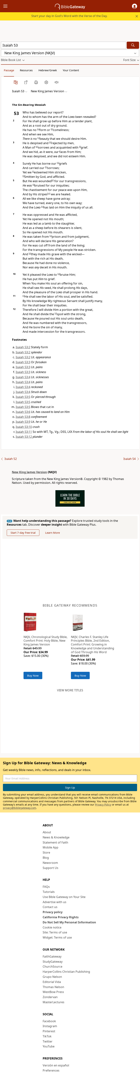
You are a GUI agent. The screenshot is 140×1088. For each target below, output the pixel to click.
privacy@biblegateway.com (19, 808)
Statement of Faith (55, 842)
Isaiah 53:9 (23, 422)
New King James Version (29, 472)
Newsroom (50, 863)
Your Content (71, 70)
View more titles (70, 690)
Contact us (50, 907)
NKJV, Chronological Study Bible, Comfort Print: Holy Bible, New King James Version (45, 641)
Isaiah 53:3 (23, 362)
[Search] (133, 45)
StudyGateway (53, 962)
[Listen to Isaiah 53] (56, 82)
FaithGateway (52, 956)
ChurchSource (52, 966)
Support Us (50, 868)
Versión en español (56, 1065)
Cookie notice (52, 927)
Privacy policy (53, 912)
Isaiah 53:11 (24, 432)
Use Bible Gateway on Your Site (64, 897)
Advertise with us (54, 902)
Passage (9, 70)
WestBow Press (53, 992)
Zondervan (50, 997)
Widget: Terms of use (57, 937)
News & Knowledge (56, 837)
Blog (46, 858)
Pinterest (49, 1031)
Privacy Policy (103, 804)
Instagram (50, 1026)
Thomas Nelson (53, 987)
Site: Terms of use (55, 932)
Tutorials (49, 892)
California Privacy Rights (61, 917)
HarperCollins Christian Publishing (66, 972)
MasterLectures (53, 1002)
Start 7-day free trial (23, 532)
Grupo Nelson (52, 977)
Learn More (52, 532)
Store (46, 852)
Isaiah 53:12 (24, 437)
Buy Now (33, 675)
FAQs (46, 887)
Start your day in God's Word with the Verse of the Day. (69, 16)
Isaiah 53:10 (24, 427)
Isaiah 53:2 (23, 347)
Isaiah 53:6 (23, 412)
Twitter (47, 1041)
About (47, 832)
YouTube (49, 1046)
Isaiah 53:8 (23, 417)
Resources (26, 70)
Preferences (51, 1070)
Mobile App (50, 847)
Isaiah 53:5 (23, 397)
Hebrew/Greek (47, 70)
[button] (134, 6)
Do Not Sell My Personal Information (69, 922)
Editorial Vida (52, 982)
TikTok (47, 1036)
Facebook (49, 1021)
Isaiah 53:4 (23, 377)
